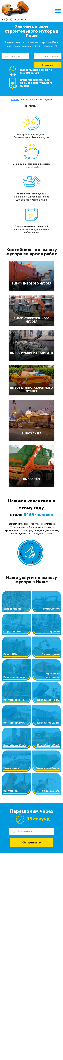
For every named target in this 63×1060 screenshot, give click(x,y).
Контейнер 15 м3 (48, 700)
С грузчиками (12, 631)
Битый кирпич (12, 608)
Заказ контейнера (48, 768)
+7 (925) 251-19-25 (14, 19)
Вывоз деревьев (14, 677)
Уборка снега (51, 791)
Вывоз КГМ (10, 654)
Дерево (55, 631)
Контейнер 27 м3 (48, 722)
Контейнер (10, 791)
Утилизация (11, 768)
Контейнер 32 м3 (14, 745)
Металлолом (51, 608)
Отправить (47, 64)
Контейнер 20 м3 (14, 722)
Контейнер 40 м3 (48, 745)
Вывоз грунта (51, 654)
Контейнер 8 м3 (13, 700)
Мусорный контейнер (52, 675)
